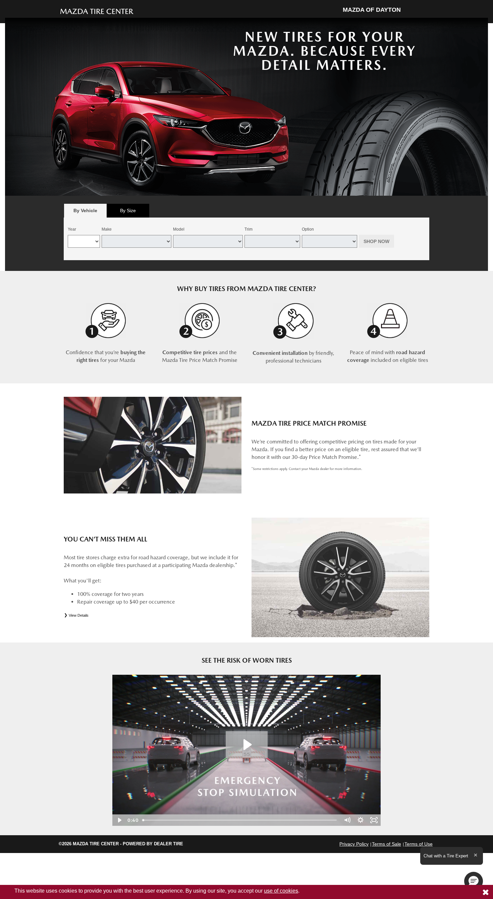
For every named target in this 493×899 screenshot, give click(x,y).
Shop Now (376, 241)
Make (107, 229)
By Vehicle (85, 210)
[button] (473, 881)
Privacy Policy (354, 844)
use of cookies (281, 891)
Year (72, 229)
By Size (128, 210)
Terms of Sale (386, 844)
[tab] (85, 211)
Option (308, 229)
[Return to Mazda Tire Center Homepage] (96, 11)
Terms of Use (418, 844)
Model (178, 229)
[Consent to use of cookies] (485, 892)
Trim (248, 229)
